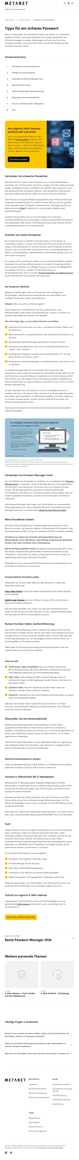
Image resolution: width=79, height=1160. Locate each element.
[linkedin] (6, 1153)
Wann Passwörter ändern (21, 85)
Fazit (13, 110)
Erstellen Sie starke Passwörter (23, 72)
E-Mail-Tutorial (10, 20)
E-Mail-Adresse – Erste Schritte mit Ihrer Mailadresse (20, 994)
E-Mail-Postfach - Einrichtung (55, 993)
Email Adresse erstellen (18, 159)
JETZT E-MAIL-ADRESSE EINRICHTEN (21, 917)
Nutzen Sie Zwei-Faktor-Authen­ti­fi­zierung (28, 91)
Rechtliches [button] (34, 1079)
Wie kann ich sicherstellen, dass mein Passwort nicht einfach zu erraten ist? (37, 1053)
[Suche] (65, 3)
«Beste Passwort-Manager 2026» (52, 510)
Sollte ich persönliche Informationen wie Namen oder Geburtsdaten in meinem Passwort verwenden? (35, 1045)
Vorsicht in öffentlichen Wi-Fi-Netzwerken (28, 104)
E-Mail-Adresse (23, 904)
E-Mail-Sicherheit (24, 20)
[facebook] (11, 1153)
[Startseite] (16, 3)
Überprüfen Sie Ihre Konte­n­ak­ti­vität (25, 97)
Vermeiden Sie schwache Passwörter (26, 66)
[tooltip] (68, 3)
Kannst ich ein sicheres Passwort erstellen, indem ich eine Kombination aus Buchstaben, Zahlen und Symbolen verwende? (37, 1035)
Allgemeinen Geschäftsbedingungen (51, 1148)
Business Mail (22, 139)
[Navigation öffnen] (72, 3)
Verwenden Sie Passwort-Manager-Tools (27, 79)
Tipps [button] (31, 1112)
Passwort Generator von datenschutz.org (56, 272)
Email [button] (55, 1079)
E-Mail (22, 208)
